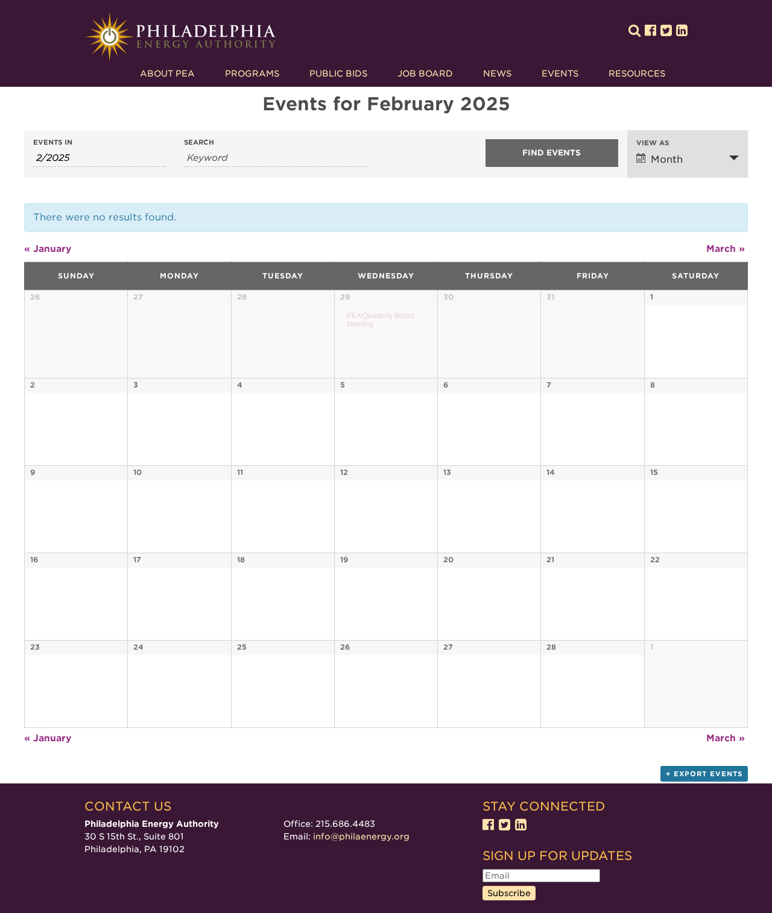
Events (560, 73)
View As (652, 143)
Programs (252, 73)
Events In (52, 142)
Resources (637, 73)
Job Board (425, 73)
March (725, 248)
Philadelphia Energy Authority (180, 37)
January (47, 248)
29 (345, 296)
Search (199, 142)
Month (667, 159)
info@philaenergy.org (361, 836)
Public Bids (338, 73)
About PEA (167, 73)
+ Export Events (704, 774)
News (497, 73)
